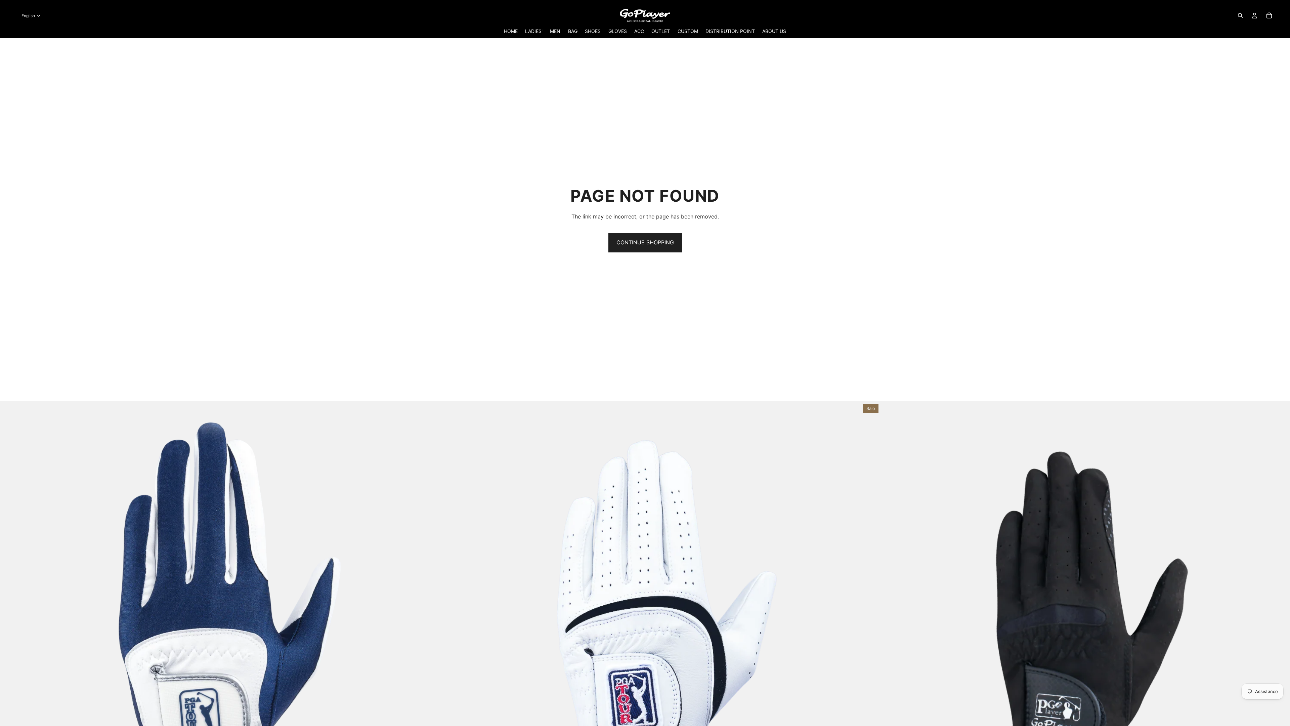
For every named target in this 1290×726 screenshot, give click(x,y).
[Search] (1240, 15)
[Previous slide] (10, 616)
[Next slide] (420, 616)
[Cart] (1269, 15)
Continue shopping (645, 242)
